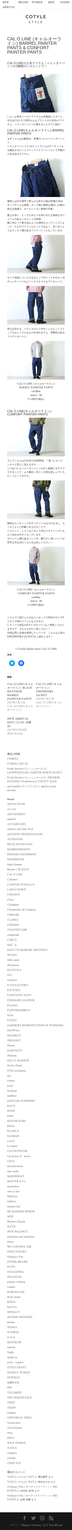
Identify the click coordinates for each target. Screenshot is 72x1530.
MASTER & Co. (16, 1181)
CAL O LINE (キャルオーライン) (36, 384)
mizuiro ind (13, 1206)
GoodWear (13, 1030)
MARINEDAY (15, 1176)
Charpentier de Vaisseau (21, 909)
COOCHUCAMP (17, 930)
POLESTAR (14, 1277)
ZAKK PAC (14, 1463)
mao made (13, 1171)
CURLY (12, 940)
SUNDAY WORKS (18, 1372)
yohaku (11, 1458)
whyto (10, 1438)
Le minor (12, 1146)
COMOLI (12, 759)
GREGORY (14, 1040)
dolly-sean (13, 960)
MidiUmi (12, 1196)
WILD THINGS (16, 1443)
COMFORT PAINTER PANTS (36, 593)
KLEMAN (13, 1136)
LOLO (11, 1161)
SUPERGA (13, 1377)
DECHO (12, 955)
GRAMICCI (14, 1035)
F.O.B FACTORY (17, 985)
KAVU (11, 1106)
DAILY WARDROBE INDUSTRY (27, 950)
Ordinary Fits (15, 1257)
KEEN (11, 1111)
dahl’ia (12, 945)
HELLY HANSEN (18, 1060)
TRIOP (11, 1408)
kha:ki (10, 1126)
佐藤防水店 (13, 1382)
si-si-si (11, 1337)
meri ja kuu (13, 1191)
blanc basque (14, 864)
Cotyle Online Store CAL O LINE (37, 649)
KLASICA (13, 1131)
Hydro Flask (14, 1065)
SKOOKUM (14, 1342)
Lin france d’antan (18, 1156)
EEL (9, 975)
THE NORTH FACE (19, 1397)
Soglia (10, 1352)
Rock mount (14, 1297)
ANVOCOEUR (16, 804)
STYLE (36, 22)
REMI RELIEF (16, 1292)
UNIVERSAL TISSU (19, 1417)
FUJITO (12, 1020)
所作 (9, 1387)
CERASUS (13, 894)
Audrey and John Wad (20, 829)
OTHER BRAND (17, 1262)
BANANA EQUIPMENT (22, 854)
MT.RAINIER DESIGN (21, 1211)
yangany (12, 1453)
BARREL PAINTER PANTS (36, 387)
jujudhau (11, 1096)
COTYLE (36, 16)
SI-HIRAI (13, 1332)
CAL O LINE (15, 874)
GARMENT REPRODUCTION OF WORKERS (35, 1025)
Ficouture (12, 1005)
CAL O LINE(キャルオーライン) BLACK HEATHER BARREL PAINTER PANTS (20, 691)
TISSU (11, 1402)
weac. (10, 1433)
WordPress (55, 1525)
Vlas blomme (14, 1428)
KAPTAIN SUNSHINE (21, 1101)
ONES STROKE (16, 1251)
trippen (11, 1413)
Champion (13, 904)
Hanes (11, 1045)
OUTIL (11, 1267)
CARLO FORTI (16, 889)
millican (11, 1201)
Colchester (13, 925)
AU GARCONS (16, 824)
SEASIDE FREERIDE (19, 1317)
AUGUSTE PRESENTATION (24, 834)
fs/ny (10, 1015)
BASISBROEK (15, 859)
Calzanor (12, 879)
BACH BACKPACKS (19, 844)
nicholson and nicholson (20, 1237)
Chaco (10, 900)
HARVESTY (15, 1050)
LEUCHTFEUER (17, 1151)
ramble (11, 1287)
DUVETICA (14, 970)
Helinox (11, 1055)
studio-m (12, 1357)
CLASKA (12, 920)
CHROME (13, 915)
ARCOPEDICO (16, 814)
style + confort (15, 1362)
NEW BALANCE (17, 1231)
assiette (11, 819)
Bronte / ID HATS (18, 869)
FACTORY (14, 990)
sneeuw (11, 1347)
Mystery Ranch (16, 1221)
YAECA (12, 1448)
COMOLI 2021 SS (17, 764)
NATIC (11, 1226)
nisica (10, 1242)
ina (9, 1075)
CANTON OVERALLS (21, 884)
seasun (11, 1322)
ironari (11, 1080)
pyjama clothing (16, 1282)
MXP (10, 1216)
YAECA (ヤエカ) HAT (20, 1477)
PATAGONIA (15, 1272)
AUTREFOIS (15, 839)
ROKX (11, 1302)
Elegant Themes (31, 1525)
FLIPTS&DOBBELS (18, 1010)
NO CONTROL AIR (19, 1246)
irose (10, 1086)
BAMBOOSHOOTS (18, 849)
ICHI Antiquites (16, 1071)
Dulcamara (13, 965)
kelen (10, 1116)
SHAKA (12, 1327)
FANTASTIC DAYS (19, 995)
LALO (11, 1141)
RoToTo (12, 1307)
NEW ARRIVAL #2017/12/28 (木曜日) (19, 722)
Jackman (12, 1091)
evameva (12, 980)
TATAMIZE (14, 1392)
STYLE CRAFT (16, 1367)
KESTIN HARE (16, 1121)
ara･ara (11, 809)
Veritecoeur (14, 1423)
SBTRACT (13, 1312)
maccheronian (15, 1166)
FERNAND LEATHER (21, 1000)
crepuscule (13, 935)
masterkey (13, 1186)
